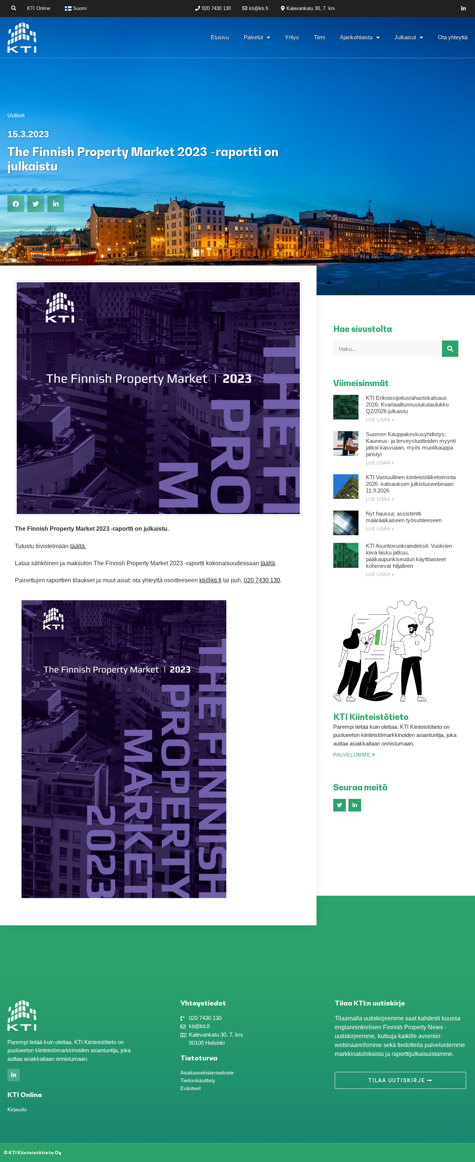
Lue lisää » (380, 419)
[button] (13, 9)
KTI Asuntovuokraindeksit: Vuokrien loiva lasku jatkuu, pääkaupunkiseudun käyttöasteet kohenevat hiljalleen (409, 556)
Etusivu (220, 37)
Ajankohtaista (356, 37)
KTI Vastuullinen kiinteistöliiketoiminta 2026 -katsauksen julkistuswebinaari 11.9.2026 (411, 484)
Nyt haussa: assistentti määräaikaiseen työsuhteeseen (404, 516)
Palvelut (253, 37)
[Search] (450, 348)
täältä (268, 563)
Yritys (292, 37)
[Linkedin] (463, 8)
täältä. (78, 546)
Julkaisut (405, 37)
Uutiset (15, 115)
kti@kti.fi (210, 580)
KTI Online (38, 8)
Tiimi (319, 37)
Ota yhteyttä (453, 37)
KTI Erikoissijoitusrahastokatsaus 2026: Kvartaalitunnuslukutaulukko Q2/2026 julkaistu (407, 404)
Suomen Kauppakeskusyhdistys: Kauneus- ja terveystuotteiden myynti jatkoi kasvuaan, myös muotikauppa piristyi (411, 444)
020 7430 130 (262, 580)
